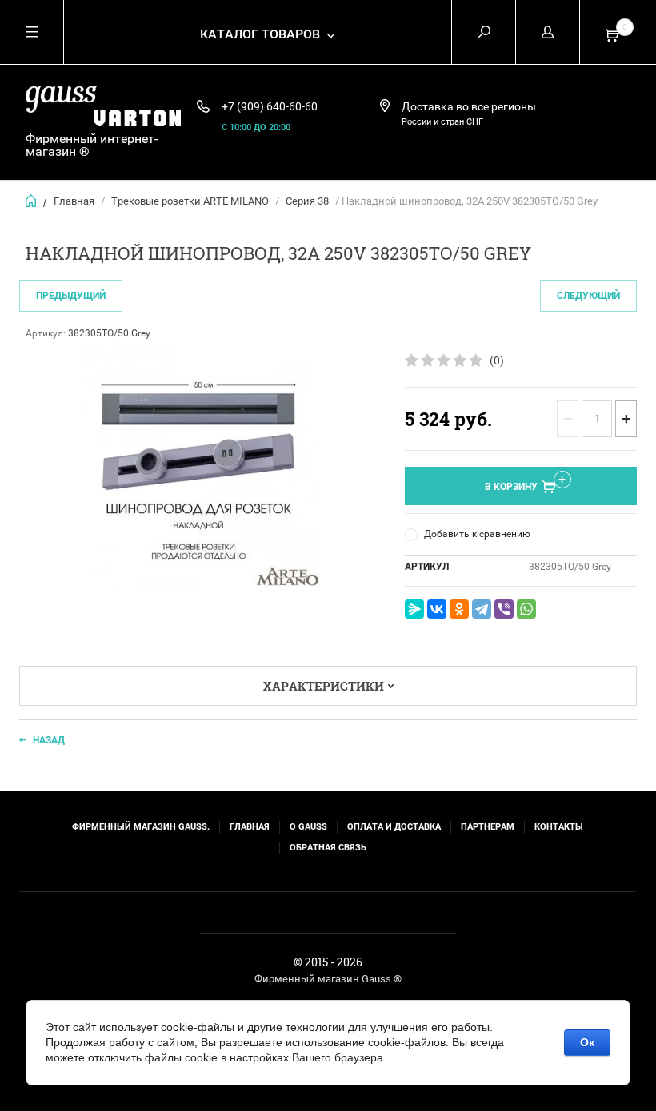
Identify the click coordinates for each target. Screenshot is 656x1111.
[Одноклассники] (459, 609)
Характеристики (323, 686)
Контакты (558, 827)
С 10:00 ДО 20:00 (256, 127)
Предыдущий (71, 295)
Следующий (588, 295)
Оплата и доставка (394, 827)
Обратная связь (328, 847)
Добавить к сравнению (477, 534)
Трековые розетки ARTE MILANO (190, 201)
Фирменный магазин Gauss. (141, 827)
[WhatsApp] (526, 609)
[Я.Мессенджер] (414, 609)
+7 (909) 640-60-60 (270, 106)
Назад (49, 740)
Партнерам (487, 827)
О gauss (308, 827)
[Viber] (504, 609)
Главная (74, 201)
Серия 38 (307, 201)
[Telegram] (481, 609)
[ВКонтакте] (436, 609)
